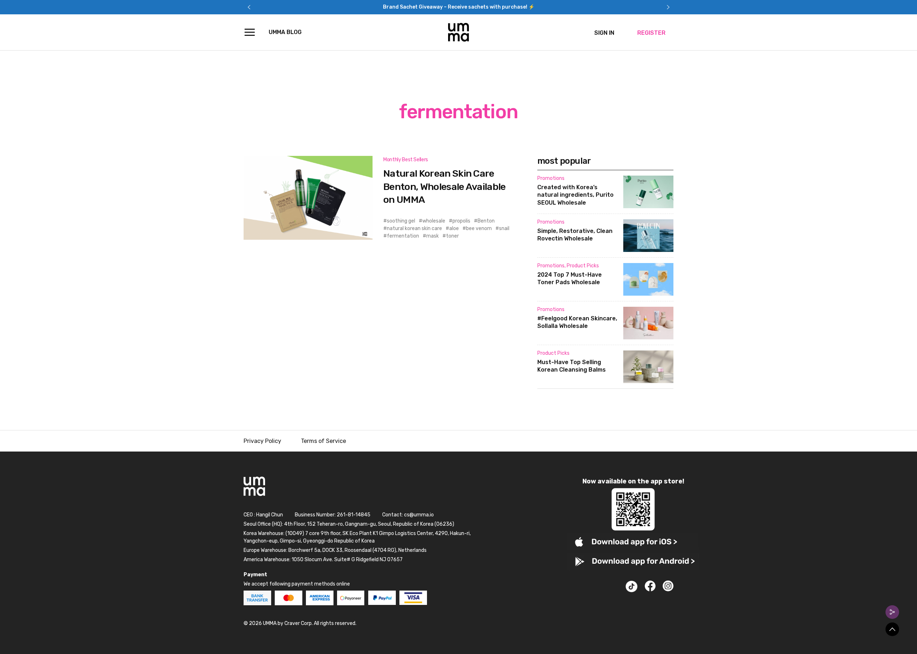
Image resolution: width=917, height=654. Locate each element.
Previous (249, 7)
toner (452, 236)
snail (504, 228)
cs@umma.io (419, 515)
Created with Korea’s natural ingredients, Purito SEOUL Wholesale (575, 195)
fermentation (403, 236)
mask (432, 236)
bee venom (479, 228)
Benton (486, 221)
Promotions (551, 178)
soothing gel (401, 221)
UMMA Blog (285, 32)
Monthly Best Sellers (405, 160)
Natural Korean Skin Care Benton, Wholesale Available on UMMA (444, 186)
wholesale (433, 221)
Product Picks (583, 266)
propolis (461, 221)
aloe (454, 228)
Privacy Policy (262, 441)
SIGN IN (604, 32)
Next (668, 7)
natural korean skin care (414, 228)
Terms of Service (323, 441)
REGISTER (651, 32)
